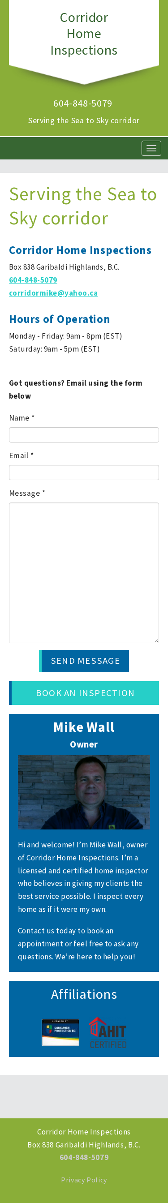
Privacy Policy (84, 1179)
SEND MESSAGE (85, 660)
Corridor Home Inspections (84, 33)
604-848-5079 (82, 103)
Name (22, 418)
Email (21, 455)
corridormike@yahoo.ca (53, 293)
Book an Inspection (85, 693)
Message (27, 493)
